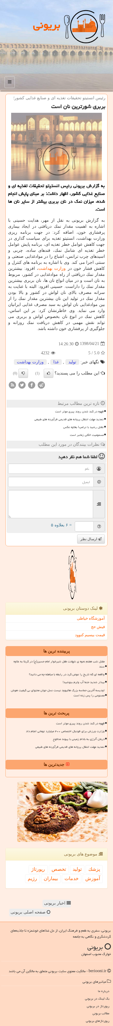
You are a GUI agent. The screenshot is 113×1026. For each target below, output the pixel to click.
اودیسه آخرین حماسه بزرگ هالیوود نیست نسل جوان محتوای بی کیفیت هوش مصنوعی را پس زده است (58, 692)
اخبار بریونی (55, 903)
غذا (56, 362)
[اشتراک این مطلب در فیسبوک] (31, 384)
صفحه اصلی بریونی (29, 912)
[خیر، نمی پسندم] (23, 373)
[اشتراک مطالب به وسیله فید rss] (12, 384)
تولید (72, 362)
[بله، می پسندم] (48, 373)
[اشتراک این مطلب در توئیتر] (22, 384)
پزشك (94, 869)
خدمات (71, 878)
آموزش (92, 878)
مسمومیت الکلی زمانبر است (87, 435)
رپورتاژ (38, 869)
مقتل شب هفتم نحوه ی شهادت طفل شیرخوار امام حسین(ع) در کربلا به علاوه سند (59, 664)
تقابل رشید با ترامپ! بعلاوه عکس (83, 427)
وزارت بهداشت (52, 268)
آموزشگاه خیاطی (91, 618)
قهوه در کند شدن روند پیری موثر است (79, 411)
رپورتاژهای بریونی (97, 1021)
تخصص (59, 869)
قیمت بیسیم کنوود (90, 635)
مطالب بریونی (101, 1013)
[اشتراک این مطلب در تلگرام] (41, 384)
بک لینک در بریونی (97, 998)
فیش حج (98, 626)
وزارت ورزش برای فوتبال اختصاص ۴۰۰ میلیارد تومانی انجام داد (65, 731)
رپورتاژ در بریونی (98, 1006)
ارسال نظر (89, 539)
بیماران (51, 878)
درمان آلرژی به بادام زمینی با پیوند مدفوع (79, 739)
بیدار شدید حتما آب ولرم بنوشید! (84, 682)
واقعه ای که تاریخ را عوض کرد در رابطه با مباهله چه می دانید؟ (67, 674)
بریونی (46, 25)
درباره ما (103, 991)
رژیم (32, 878)
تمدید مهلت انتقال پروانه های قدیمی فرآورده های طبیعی (69, 419)
